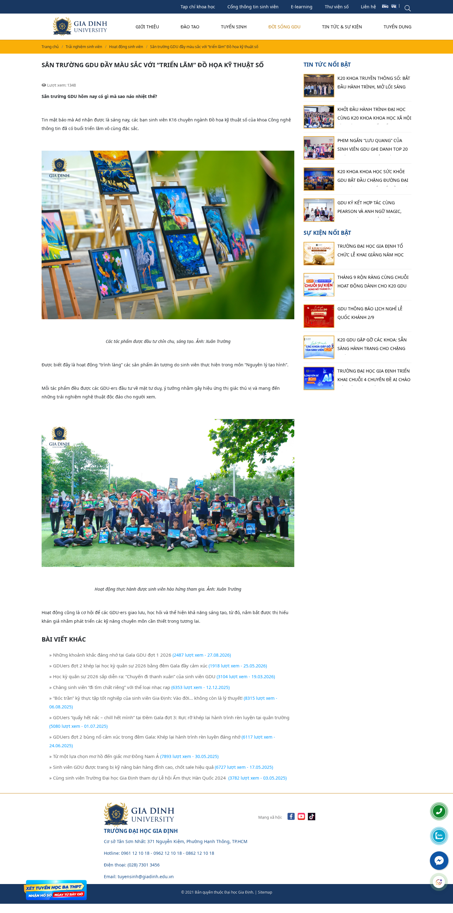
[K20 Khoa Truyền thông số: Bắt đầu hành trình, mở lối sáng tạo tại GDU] (319, 85)
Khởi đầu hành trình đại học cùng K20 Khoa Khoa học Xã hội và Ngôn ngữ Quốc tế (374, 115)
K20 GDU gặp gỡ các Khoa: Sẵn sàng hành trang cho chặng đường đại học (372, 346)
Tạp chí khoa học (198, 7)
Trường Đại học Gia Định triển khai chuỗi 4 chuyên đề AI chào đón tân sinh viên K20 (373, 377)
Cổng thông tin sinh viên (253, 7)
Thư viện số (337, 7)
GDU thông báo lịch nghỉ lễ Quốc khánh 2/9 (369, 313)
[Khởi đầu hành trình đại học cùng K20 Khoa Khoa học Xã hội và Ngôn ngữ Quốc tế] (319, 116)
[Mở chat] (438, 881)
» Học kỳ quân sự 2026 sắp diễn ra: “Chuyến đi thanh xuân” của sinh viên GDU (132, 676)
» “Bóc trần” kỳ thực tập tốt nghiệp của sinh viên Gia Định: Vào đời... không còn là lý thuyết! (146, 698)
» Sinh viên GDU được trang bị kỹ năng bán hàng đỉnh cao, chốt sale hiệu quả (131, 767)
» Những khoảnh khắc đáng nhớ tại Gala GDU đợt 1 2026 (110, 655)
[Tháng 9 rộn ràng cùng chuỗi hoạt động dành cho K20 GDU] (319, 285)
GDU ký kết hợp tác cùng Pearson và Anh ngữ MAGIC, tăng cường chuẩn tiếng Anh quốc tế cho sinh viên (372, 209)
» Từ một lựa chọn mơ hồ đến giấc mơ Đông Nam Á (104, 756)
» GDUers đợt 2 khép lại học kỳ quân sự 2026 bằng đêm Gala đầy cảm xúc (128, 665)
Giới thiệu (147, 27)
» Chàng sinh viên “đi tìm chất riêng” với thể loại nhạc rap (109, 687)
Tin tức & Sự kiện (342, 27)
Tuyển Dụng (397, 27)
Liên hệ (368, 7)
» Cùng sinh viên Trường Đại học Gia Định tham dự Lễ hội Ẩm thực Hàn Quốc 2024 (138, 778)
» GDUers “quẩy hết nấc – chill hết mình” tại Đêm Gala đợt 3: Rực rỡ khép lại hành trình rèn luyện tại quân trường (169, 717)
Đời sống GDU (284, 27)
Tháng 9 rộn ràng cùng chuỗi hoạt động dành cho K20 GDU (373, 282)
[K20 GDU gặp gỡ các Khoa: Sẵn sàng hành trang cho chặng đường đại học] (319, 347)
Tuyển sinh (234, 27)
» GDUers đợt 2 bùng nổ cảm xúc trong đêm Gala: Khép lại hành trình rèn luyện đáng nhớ (144, 737)
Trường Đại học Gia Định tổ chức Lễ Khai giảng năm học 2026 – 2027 (370, 252)
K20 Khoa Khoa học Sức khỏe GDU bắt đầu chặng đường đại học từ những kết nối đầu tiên (374, 177)
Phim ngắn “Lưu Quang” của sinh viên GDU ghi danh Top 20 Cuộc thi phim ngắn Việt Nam (372, 146)
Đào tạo (190, 27)
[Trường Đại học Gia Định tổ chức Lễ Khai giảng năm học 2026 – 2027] (319, 254)
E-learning (301, 7)
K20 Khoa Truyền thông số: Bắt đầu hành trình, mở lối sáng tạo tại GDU (373, 84)
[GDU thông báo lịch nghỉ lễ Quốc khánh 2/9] (319, 316)
